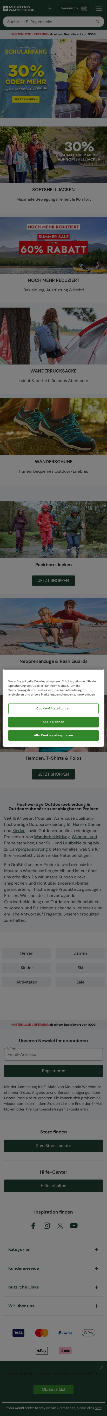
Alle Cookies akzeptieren (53, 735)
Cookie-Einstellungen (53, 708)
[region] (53, 708)
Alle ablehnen (53, 722)
